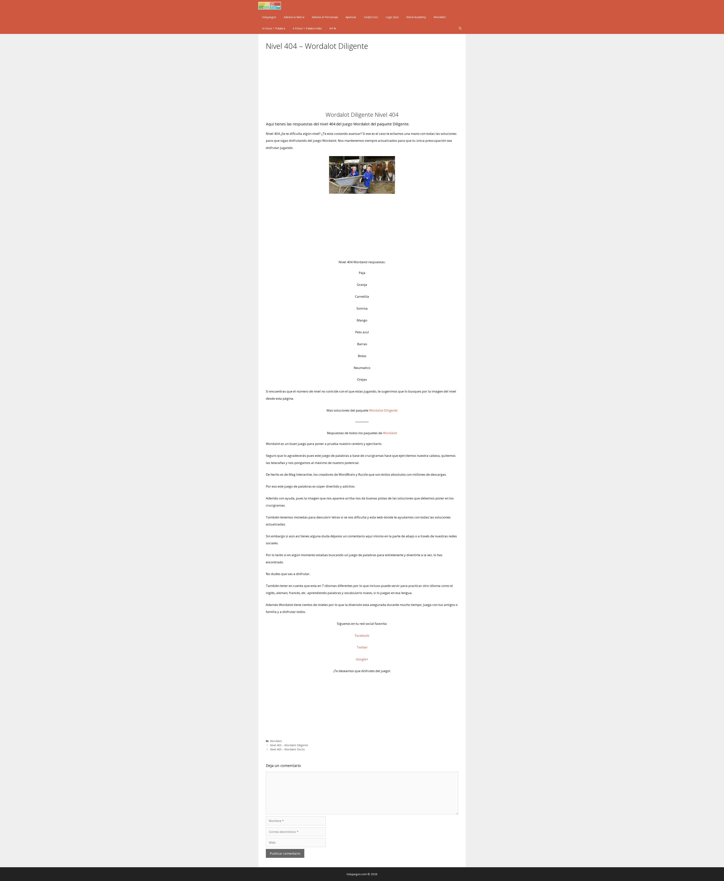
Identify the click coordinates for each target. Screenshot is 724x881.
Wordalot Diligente (383, 410)
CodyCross (371, 17)
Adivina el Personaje (325, 17)
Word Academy (416, 17)
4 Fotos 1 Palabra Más (307, 28)
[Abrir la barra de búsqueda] (460, 28)
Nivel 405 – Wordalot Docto (287, 749)
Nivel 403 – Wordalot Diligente (289, 745)
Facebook (362, 635)
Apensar (351, 17)
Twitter (362, 647)
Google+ (362, 659)
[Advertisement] (362, 83)
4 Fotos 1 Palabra (273, 28)
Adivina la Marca (294, 17)
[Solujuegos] (270, 5)
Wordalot (440, 17)
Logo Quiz (392, 17)
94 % (332, 28)
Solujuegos (269, 17)
